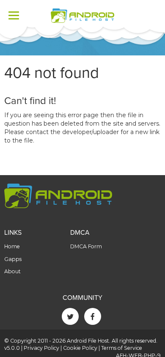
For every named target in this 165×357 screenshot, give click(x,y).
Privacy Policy (41, 348)
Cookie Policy (80, 348)
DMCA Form (86, 246)
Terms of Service (121, 348)
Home (12, 246)
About (12, 271)
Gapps (13, 259)
